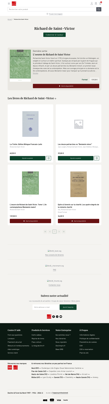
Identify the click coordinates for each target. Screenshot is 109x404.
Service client (13, 353)
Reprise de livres (38, 338)
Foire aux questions (15, 335)
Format (85, 80)
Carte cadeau (36, 335)
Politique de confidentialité (89, 338)
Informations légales (87, 335)
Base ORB (59, 349)
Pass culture (36, 342)
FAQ (54, 270)
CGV (81, 346)
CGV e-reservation (86, 349)
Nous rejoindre (61, 342)
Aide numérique (13, 349)
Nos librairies (61, 338)
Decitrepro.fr (60, 346)
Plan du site (84, 353)
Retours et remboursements (18, 346)
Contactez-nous (54, 285)
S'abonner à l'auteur (54, 35)
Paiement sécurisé (15, 342)
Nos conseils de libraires (54, 255)
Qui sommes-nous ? (63, 335)
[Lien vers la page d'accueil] (14, 3)
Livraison (11, 338)
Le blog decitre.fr (38, 346)
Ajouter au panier (27, 158)
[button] (66, 64)
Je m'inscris (68, 307)
